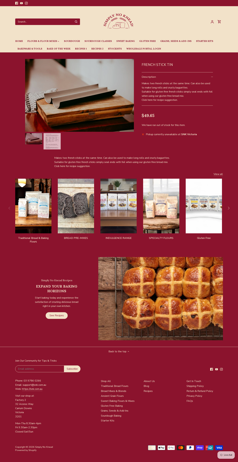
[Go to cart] (219, 21)
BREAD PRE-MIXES (76, 238)
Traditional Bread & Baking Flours (33, 239)
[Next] (129, 95)
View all (218, 174)
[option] (79, 95)
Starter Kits (107, 420)
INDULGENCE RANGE (119, 238)
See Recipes (57, 315)
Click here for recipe (153, 100)
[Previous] (30, 95)
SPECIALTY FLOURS (161, 238)
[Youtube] (21, 3)
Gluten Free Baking (112, 406)
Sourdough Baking (111, 416)
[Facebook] (16, 3)
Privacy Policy (194, 396)
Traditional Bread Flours (114, 386)
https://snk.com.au (32, 389)
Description (149, 77)
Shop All (106, 381)
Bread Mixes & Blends (113, 391)
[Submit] (76, 22)
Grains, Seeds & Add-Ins (114, 411)
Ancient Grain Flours (112, 396)
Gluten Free (204, 238)
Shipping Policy (195, 386)
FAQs (190, 401)
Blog (146, 386)
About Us (149, 381)
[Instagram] (26, 3)
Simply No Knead (44, 447)
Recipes (148, 391)
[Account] (212, 21)
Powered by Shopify (25, 450)
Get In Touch (194, 381)
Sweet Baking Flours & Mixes (118, 401)
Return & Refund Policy (200, 391)
